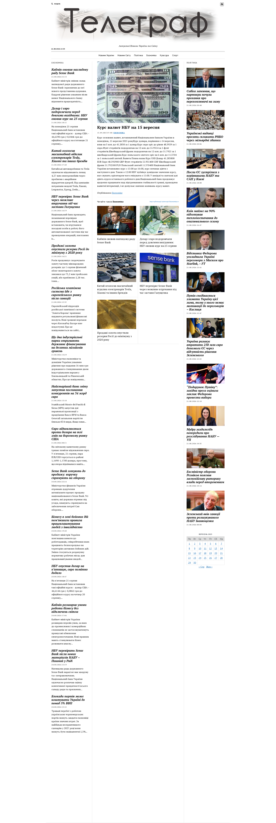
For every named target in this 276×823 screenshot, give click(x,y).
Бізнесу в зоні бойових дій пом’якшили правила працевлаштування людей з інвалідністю (69, 522)
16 (194, 553)
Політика (138, 55)
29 (189, 562)
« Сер (201, 566)
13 (215, 548)
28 (221, 557)
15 (189, 553)
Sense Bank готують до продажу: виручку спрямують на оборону (68, 474)
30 (194, 562)
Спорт (175, 55)
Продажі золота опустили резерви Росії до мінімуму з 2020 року (70, 249)
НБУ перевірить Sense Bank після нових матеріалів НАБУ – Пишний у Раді (67, 656)
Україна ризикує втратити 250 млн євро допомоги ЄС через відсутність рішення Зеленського (205, 348)
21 (221, 553)
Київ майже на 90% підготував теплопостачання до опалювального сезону (203, 216)
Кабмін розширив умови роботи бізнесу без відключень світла (68, 608)
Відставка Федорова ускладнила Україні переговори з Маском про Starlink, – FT (205, 258)
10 (200, 548)
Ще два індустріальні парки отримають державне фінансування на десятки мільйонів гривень (68, 344)
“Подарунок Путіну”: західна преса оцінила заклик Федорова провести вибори (202, 392)
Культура (164, 55)
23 (194, 557)
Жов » (209, 566)
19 (210, 553)
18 (205, 553)
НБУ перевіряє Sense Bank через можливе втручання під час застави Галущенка (70, 201)
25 (205, 557)
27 (215, 557)
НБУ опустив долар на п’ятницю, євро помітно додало (69, 569)
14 (221, 548)
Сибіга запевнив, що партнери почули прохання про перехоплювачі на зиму (203, 96)
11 (205, 548)
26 (210, 557)
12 (210, 548)
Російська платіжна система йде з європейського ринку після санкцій (66, 293)
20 (215, 553)
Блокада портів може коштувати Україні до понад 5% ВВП (68, 700)
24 (200, 557)
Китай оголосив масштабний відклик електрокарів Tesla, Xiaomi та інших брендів (69, 156)
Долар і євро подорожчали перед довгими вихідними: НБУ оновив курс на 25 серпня (69, 113)
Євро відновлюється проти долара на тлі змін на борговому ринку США (69, 434)
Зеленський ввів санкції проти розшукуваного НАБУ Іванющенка (203, 517)
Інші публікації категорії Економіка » (164, 201)
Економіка (151, 55)
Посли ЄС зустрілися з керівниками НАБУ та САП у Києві (203, 175)
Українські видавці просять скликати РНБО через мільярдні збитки (205, 137)
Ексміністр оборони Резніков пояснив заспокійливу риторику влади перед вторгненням (205, 477)
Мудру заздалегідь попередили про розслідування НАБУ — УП (203, 434)
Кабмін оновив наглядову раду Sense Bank (69, 71)
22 (189, 557)
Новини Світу (124, 55)
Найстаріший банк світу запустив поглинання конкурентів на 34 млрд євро (69, 391)
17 (200, 553)
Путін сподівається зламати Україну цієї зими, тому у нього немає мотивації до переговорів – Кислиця (205, 302)
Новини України (106, 55)
